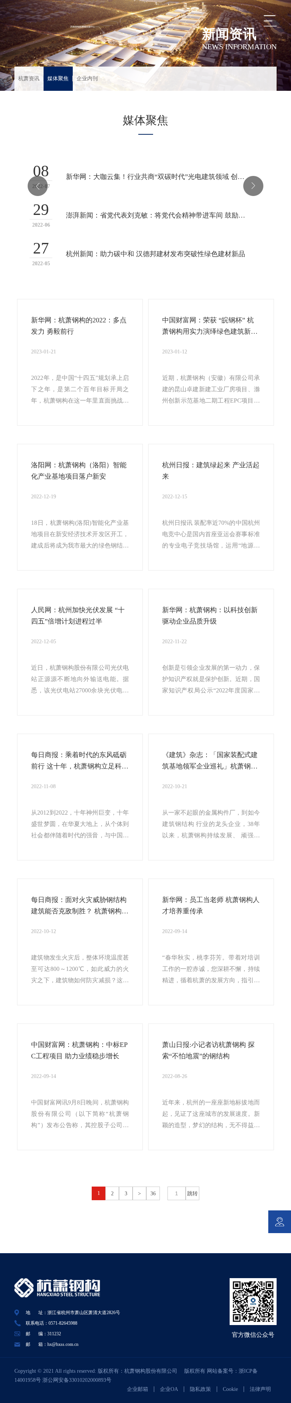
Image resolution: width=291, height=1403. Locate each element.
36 (153, 1193)
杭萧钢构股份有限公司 (153, 1371)
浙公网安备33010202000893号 (76, 1380)
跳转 (192, 1193)
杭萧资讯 (28, 78)
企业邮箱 (137, 1389)
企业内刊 (87, 78)
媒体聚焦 (58, 78)
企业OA (169, 1389)
